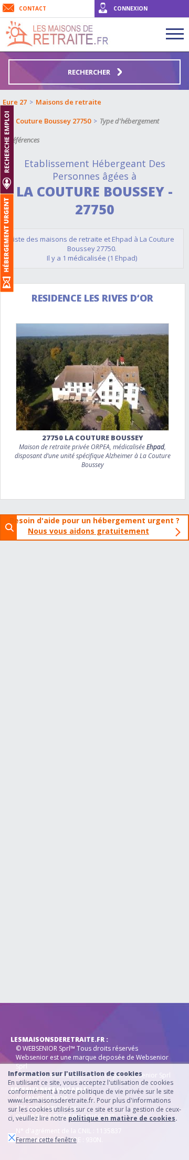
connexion (130, 8)
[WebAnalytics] (31, 1018)
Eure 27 (15, 102)
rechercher (90, 72)
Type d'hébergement (129, 121)
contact (32, 8)
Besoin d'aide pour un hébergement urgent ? (97, 525)
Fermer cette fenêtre (46, 1139)
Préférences (23, 139)
